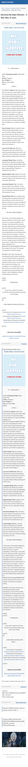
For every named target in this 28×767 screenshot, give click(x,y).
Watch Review (16, 314)
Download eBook (9, 322)
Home (3, 8)
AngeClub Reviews (15, 8)
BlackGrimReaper (21, 23)
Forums (8, 8)
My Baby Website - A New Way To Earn (14, 27)
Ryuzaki (24, 344)
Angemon (23, 687)
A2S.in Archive (7, 2)
